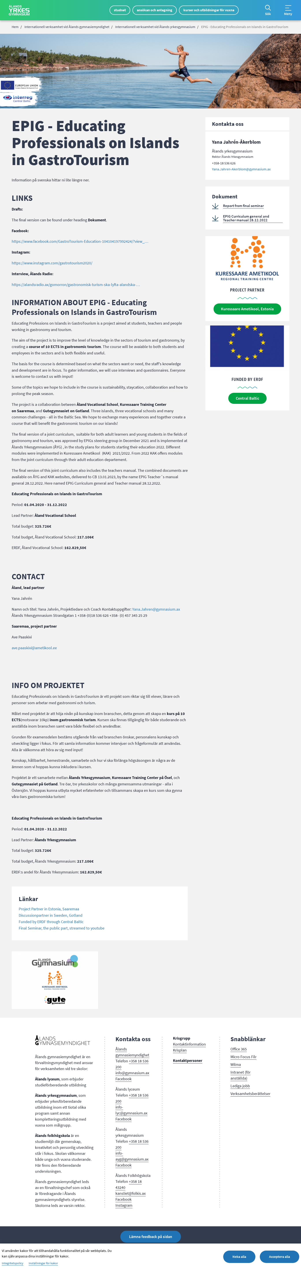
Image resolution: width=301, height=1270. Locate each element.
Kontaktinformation (189, 1044)
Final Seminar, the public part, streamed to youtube (61, 928)
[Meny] (288, 8)
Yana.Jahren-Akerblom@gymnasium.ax (241, 169)
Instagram (123, 1205)
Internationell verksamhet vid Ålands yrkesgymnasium (155, 27)
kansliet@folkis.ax (130, 1193)
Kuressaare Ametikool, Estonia (247, 309)
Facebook (123, 1079)
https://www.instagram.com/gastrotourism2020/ (52, 263)
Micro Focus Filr (243, 1056)
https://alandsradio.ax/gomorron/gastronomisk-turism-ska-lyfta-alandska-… (76, 284)
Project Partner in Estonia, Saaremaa (49, 909)
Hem (15, 27)
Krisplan (180, 1050)
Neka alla (239, 1256)
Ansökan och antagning (154, 10)
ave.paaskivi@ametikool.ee (34, 648)
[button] (55, 980)
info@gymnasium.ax (132, 1073)
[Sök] (268, 8)
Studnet (120, 10)
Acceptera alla (279, 1256)
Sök (268, 14)
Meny (288, 14)
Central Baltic (247, 398)
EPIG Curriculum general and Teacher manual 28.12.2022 (246, 218)
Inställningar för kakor (43, 1263)
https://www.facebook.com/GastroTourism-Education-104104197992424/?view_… (80, 241)
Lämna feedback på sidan (150, 1236)
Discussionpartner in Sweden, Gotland (50, 915)
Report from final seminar (243, 205)
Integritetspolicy (12, 1263)
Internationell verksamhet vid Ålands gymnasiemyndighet (66, 27)
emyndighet (139, 1055)
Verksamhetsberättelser (250, 1093)
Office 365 (238, 1049)
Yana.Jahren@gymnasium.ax (156, 609)
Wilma (235, 1064)
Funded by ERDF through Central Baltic (51, 921)
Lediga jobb (240, 1086)
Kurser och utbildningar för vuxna (208, 10)
